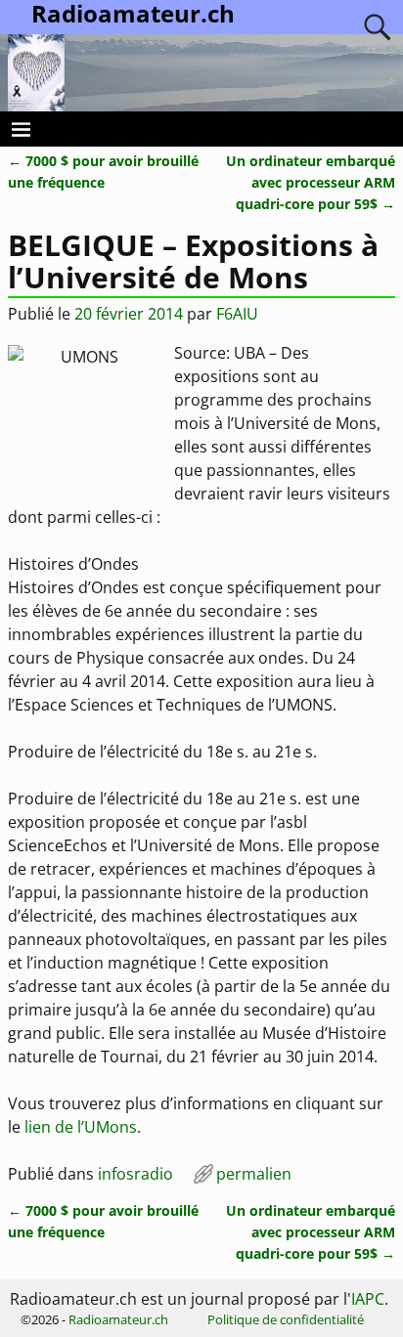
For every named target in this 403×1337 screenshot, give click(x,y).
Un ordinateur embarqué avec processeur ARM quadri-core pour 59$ (310, 181)
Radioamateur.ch (118, 1319)
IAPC (367, 1299)
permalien (253, 1174)
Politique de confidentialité (285, 1319)
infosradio (135, 1174)
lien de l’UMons (80, 1127)
